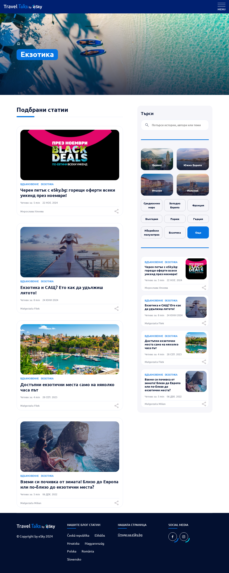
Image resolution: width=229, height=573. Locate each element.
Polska (71, 551)
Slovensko (74, 559)
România (88, 551)
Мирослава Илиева (32, 211)
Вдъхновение (29, 184)
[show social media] (172, 536)
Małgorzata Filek (30, 308)
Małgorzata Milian (30, 503)
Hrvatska (73, 543)
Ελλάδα (100, 535)
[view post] (196, 278)
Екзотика (47, 184)
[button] (116, 211)
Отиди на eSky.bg (130, 535)
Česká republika (78, 535)
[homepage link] (26, 6)
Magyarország (94, 543)
